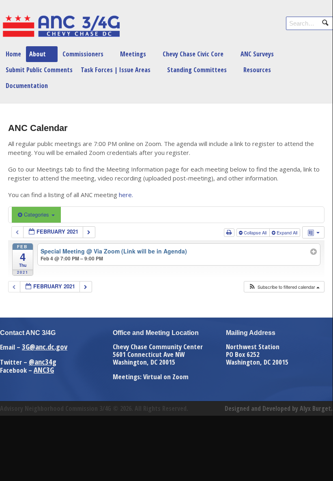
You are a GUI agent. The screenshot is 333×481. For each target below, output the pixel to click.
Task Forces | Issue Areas (115, 69)
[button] (284, 286)
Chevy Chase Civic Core (193, 53)
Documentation (27, 85)
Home (13, 53)
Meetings (133, 53)
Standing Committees (197, 69)
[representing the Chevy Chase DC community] (61, 34)
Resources (257, 69)
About (37, 53)
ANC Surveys (257, 53)
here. (126, 195)
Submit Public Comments (39, 69)
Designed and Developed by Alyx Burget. (279, 408)
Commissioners (82, 53)
